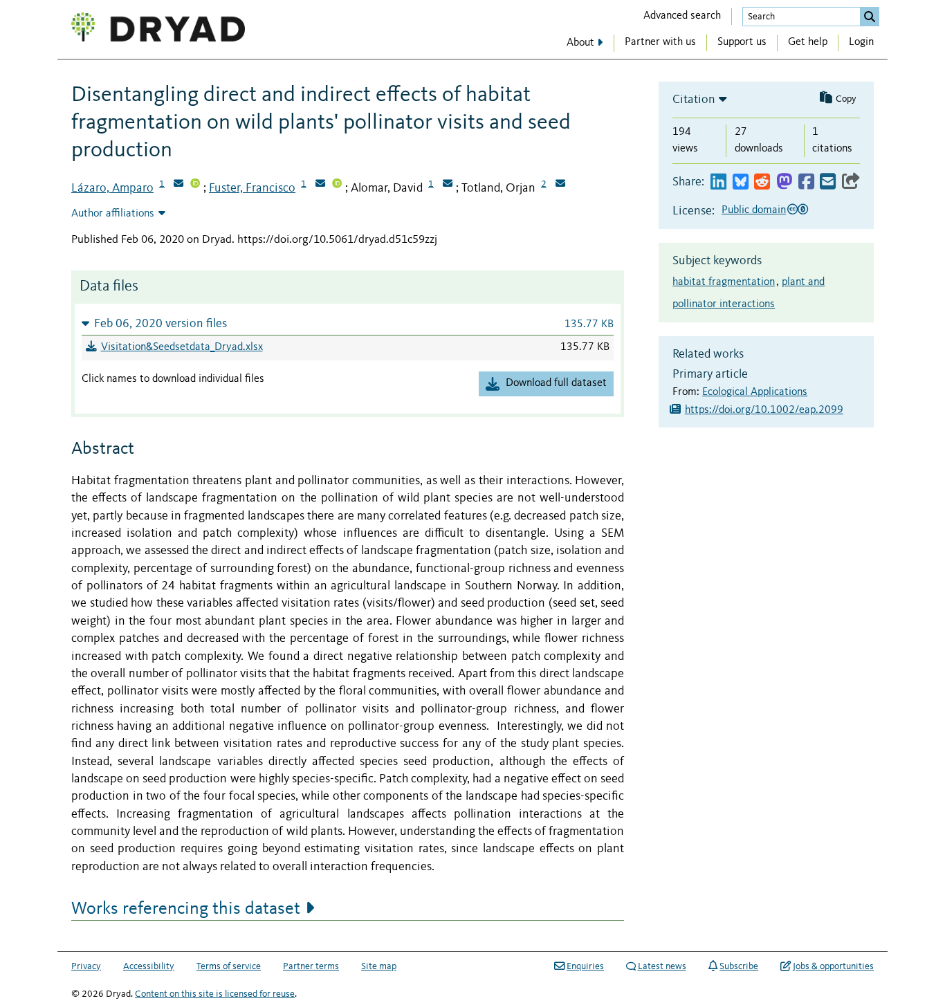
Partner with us (660, 42)
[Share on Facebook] (806, 182)
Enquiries (585, 966)
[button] (348, 323)
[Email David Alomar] (447, 184)
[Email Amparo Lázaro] (178, 184)
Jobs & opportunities (833, 966)
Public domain (754, 210)
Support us (742, 42)
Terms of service (228, 966)
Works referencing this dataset (185, 909)
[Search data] (869, 16)
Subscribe (738, 966)
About (580, 42)
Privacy (86, 966)
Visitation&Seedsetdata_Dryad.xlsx (182, 347)
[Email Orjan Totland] (560, 184)
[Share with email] (828, 182)
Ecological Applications (754, 392)
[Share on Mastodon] (784, 182)
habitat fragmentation (723, 282)
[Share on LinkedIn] (718, 182)
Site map (378, 966)
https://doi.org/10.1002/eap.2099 (764, 410)
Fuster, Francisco (252, 188)
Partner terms (311, 966)
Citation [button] (693, 99)
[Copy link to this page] (851, 182)
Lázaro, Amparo (112, 188)
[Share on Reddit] (762, 182)
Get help (807, 42)
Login (861, 42)
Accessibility (148, 966)
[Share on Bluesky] (741, 182)
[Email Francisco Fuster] (320, 184)
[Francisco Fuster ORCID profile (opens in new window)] (337, 184)
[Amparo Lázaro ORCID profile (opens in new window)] (195, 184)
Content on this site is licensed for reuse (215, 994)
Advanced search (682, 15)
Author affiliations (112, 213)
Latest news (662, 966)
